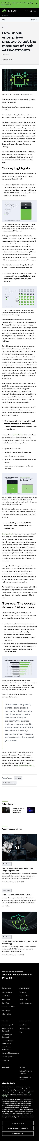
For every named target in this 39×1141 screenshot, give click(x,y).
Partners (22, 1067)
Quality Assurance (26, 1003)
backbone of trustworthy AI (25, 766)
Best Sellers (6, 996)
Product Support (7, 1025)
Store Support (6, 1010)
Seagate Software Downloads (8, 1029)
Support (5, 1021)
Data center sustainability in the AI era (17, 976)
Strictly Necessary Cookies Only (18, 1128)
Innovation (18, 778)
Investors (5, 1067)
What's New (6, 999)
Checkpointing (7, 534)
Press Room (24, 1025)
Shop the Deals (7, 992)
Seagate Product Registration (7, 1042)
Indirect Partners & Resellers (26, 1072)
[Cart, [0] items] (27, 11)
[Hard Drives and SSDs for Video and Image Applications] (19, 847)
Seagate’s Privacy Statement (9, 1109)
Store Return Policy (8, 1007)
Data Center (6, 864)
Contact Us (6, 1060)
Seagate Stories (25, 1028)
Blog (3, 19)
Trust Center (24, 999)
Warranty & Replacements (10, 1053)
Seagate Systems (8, 1057)
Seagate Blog (7, 16)
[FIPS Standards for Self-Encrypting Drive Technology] (19, 923)
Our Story (23, 992)
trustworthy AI (17, 435)
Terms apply (7, 5)
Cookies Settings (17, 1133)
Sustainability (24, 996)
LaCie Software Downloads (7, 1035)
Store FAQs (6, 1003)
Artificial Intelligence (9, 783)
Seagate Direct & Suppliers (25, 1078)
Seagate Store (7, 988)
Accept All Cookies (18, 1123)
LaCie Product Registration (6, 1048)
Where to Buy (6, 1014)
